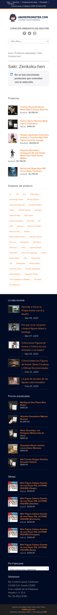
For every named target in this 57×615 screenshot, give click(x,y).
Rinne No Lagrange (29, 253)
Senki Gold (35, 258)
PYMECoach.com (28, 609)
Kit (39, 221)
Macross (20, 226)
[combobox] (28, 568)
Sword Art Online (31, 274)
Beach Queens (33, 199)
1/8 (17, 194)
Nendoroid (24, 242)
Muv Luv (12, 242)
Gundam (38, 210)
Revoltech (13, 253)
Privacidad (43, 2)
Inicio (8, 2)
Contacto (11, 4)
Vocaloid (37, 279)
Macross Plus (14, 232)
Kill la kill (30, 221)
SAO (25, 258)
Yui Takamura (14, 285)
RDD (45, 612)
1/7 (10, 194)
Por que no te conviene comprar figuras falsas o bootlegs (33, 328)
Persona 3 (13, 248)
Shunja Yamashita (32, 269)
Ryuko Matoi (14, 258)
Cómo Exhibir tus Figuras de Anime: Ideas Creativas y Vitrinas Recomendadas (35, 364)
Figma (11, 210)
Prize (24, 248)
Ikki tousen (28, 216)
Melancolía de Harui (17, 237)
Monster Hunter (36, 237)
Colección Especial (17, 205)
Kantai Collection (16, 221)
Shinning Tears (15, 269)
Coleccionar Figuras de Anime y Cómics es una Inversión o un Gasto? (33, 346)
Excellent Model (35, 205)
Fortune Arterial (24, 210)
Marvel (27, 232)
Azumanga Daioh (16, 199)
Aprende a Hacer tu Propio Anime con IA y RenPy (32, 310)
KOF (11, 226)
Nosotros (16, 2)
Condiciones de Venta (29, 2)
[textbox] (28, 570)
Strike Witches (15, 274)
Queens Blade (35, 248)
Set (10, 263)
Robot (43, 253)
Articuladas (34, 194)
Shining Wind (34, 263)
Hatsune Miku (14, 216)
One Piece (37, 242)
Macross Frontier (34, 226)
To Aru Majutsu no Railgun (19, 279)
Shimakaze (20, 263)
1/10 (24, 194)
